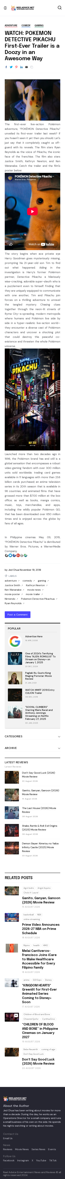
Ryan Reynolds (13, 603)
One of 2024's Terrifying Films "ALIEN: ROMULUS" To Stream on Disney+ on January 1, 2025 (40, 658)
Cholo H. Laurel (31, 892)
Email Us (7, 1138)
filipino (27, 945)
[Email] (26, 67)
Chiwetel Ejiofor (31, 1019)
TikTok (53, 1160)
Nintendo (10, 598)
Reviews (7, 1149)
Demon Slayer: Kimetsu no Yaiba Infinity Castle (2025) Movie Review (40, 847)
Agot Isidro (29, 888)
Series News (38, 1149)
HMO (45, 945)
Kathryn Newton (35, 585)
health (36, 945)
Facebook (9, 1160)
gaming (39, 26)
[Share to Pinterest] (16, 67)
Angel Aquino (44, 888)
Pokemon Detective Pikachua (38, 598)
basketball (29, 914)
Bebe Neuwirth (31, 1049)
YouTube (41, 1160)
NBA (39, 914)
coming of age (48, 1049)
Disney (48, 980)
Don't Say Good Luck (34, 1054)
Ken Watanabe (13, 589)
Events (52, 1149)
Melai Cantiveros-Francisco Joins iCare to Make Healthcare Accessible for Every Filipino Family (39, 959)
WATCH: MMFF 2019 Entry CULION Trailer (40, 691)
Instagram (23, 1160)
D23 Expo (37, 980)
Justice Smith (12, 585)
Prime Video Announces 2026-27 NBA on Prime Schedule (41, 929)
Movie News (22, 1149)
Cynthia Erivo (48, 1019)
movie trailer (33, 594)
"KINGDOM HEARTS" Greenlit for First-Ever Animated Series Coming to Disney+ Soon (39, 994)
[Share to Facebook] (6, 67)
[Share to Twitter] (11, 67)
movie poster (12, 594)
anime (27, 980)
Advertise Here (33, 636)
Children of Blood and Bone (37, 1014)
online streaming (32, 919)
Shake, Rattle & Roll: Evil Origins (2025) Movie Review (39, 827)
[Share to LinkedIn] (21, 67)
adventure (11, 26)
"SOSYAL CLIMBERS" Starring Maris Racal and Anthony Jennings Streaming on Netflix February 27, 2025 (39, 713)
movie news (34, 589)
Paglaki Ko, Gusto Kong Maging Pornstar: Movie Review (38, 676)
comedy (25, 26)
